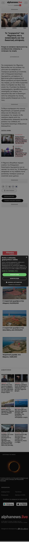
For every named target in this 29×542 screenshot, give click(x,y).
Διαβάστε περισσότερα (20, 268)
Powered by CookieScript (15, 284)
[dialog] (14, 271)
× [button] (26, 257)
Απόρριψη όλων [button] (14, 278)
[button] (14, 271)
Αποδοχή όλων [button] (14, 274)
